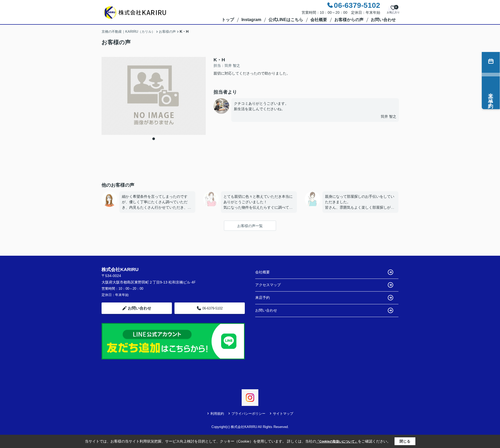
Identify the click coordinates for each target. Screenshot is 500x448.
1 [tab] (153, 138)
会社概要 (318, 19)
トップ (228, 19)
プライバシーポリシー (248, 414)
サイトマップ (283, 414)
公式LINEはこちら (285, 19)
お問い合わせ (383, 19)
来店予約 (262, 297)
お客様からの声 (349, 19)
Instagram (251, 19)
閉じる (404, 441)
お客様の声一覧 (250, 226)
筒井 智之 (388, 116)
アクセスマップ (268, 285)
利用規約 (217, 414)
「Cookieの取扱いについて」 (337, 441)
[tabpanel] (154, 96)
